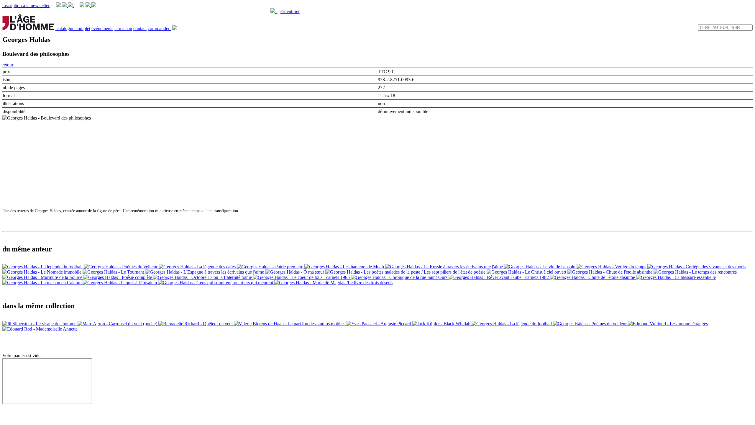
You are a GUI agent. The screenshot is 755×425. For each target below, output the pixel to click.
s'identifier (290, 11)
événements (102, 28)
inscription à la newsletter (26, 5)
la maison (123, 28)
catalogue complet (73, 28)
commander (159, 28)
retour (7, 64)
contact (140, 28)
